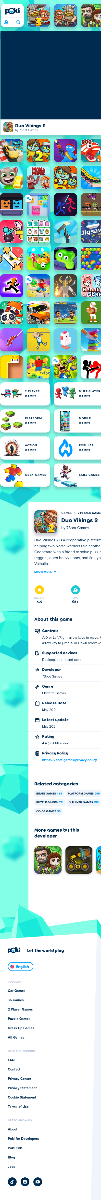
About (12, 1129)
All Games (16, 1037)
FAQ (11, 1060)
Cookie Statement (22, 1097)
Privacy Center (19, 1079)
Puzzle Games (49, 802)
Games (66, 513)
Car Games (16, 991)
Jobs (11, 1167)
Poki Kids (15, 1148)
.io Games (16, 1000)
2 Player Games (84, 802)
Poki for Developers (23, 1139)
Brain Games (49, 793)
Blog (11, 1157)
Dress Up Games (21, 1028)
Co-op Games (48, 811)
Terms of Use (18, 1107)
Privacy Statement (22, 1088)
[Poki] (12, 11)
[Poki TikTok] (12, 1181)
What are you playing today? (18, 22)
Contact (14, 1069)
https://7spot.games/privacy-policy (69, 760)
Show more (43, 571)
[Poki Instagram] (25, 1181)
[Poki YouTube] (37, 1181)
